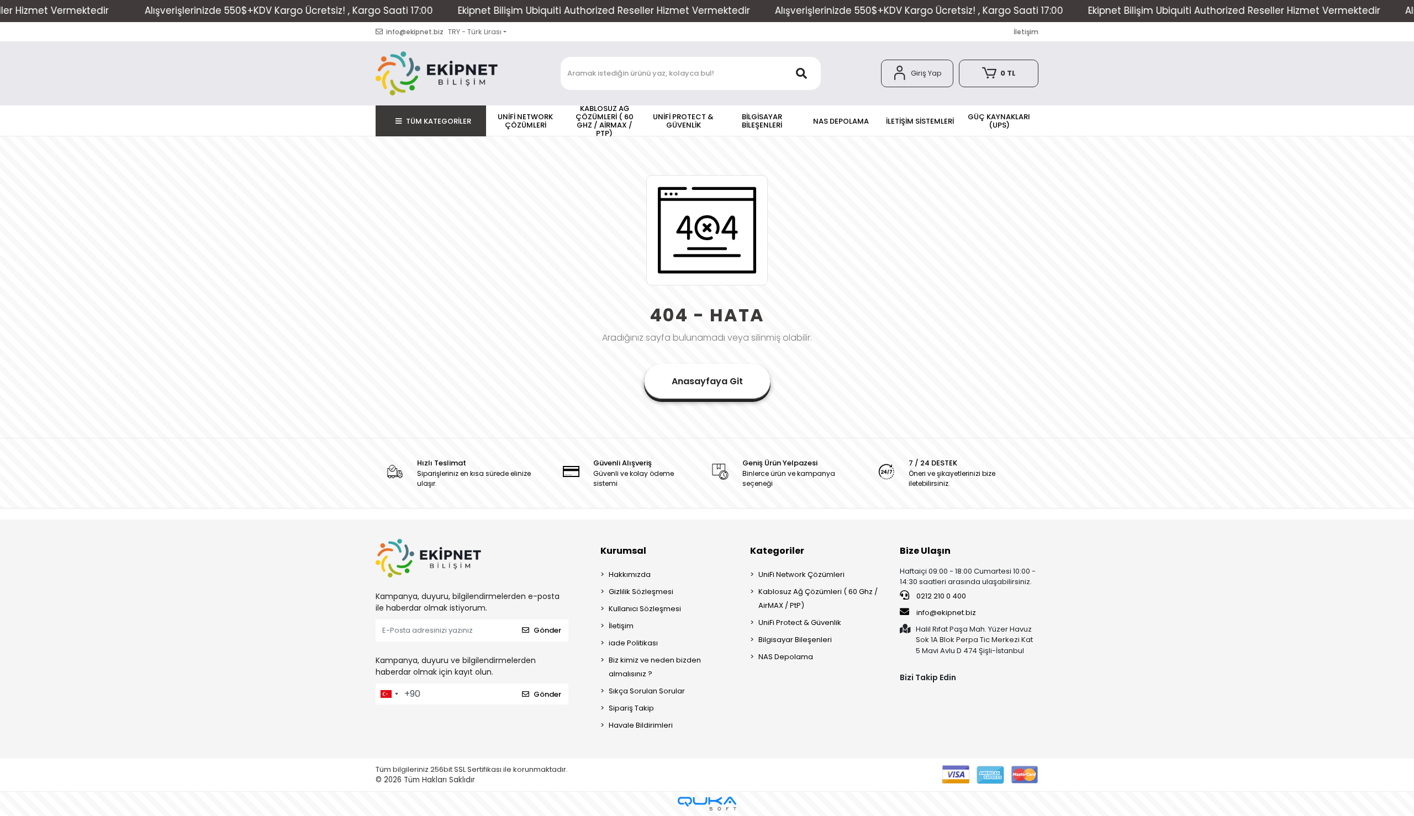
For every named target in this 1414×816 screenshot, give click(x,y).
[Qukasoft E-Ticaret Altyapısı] (707, 803)
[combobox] (389, 694)
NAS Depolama (785, 656)
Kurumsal (623, 550)
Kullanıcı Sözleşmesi (645, 608)
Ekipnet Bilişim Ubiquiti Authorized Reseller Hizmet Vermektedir (540, 10)
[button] (917, 73)
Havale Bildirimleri (641, 725)
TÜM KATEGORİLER (438, 121)
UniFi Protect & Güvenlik (799, 622)
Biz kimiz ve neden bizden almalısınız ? (655, 667)
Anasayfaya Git (707, 381)
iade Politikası (633, 643)
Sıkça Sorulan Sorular (647, 691)
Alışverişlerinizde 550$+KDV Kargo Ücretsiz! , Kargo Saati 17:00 (225, 10)
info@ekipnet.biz (946, 612)
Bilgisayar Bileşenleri (795, 639)
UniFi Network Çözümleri (801, 574)
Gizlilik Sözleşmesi (641, 591)
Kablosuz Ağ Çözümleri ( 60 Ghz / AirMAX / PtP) (818, 598)
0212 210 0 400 (940, 596)
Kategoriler (777, 550)
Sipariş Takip (631, 708)
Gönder (547, 630)
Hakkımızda (630, 574)
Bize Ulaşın (925, 550)
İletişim (1026, 31)
